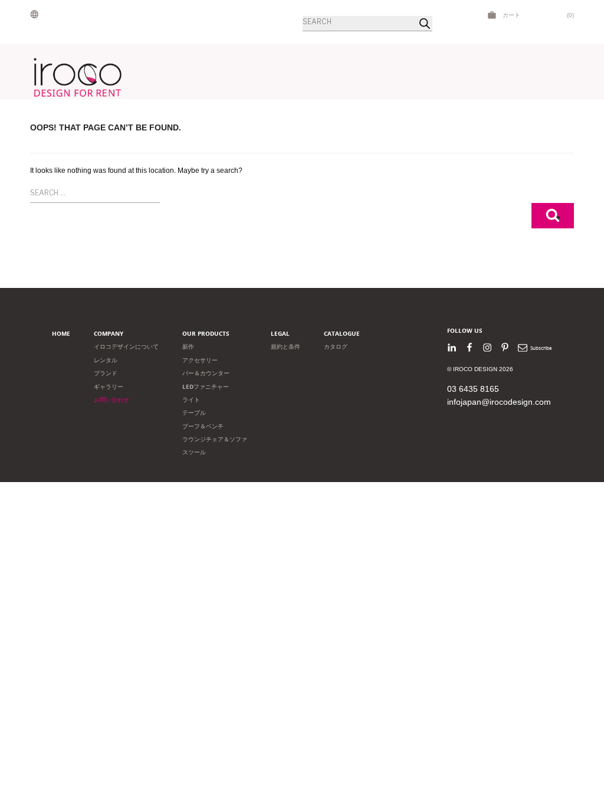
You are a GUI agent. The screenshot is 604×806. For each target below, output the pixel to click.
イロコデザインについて (126, 346)
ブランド (105, 373)
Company (108, 334)
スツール (194, 452)
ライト (191, 400)
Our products (205, 334)
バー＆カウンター (205, 373)
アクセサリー (200, 360)
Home (61, 334)
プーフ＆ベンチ (203, 426)
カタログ (335, 346)
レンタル (105, 360)
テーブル (194, 413)
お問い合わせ (111, 400)
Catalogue (342, 334)
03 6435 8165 (473, 389)
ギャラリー (108, 387)
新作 (188, 346)
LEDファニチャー (205, 387)
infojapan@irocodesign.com (499, 402)
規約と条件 (285, 346)
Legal (280, 334)
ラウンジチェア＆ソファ (214, 439)
